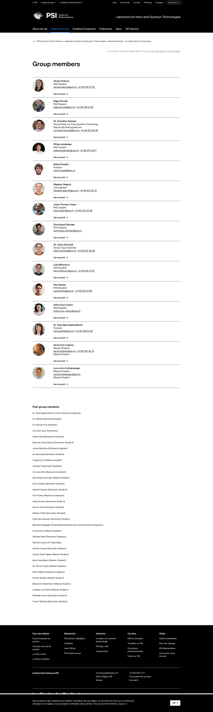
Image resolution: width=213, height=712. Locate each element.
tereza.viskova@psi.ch (64, 87)
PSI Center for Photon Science (50, 41)
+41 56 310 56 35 (89, 130)
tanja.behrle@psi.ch (63, 331)
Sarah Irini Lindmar (63, 345)
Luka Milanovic (61, 264)
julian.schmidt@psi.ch (64, 251)
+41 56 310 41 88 (83, 291)
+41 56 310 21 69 (84, 107)
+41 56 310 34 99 (86, 251)
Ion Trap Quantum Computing (138, 41)
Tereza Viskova (61, 81)
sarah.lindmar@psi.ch (64, 351)
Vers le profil (59, 94)
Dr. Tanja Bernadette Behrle (67, 325)
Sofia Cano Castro (63, 305)
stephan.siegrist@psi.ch (66, 190)
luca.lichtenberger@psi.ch (66, 374)
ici (127, 704)
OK (174, 703)
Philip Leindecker (62, 144)
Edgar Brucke (60, 101)
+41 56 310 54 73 (85, 351)
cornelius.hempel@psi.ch (66, 130)
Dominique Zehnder (64, 224)
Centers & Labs (47, 2)
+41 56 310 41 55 (86, 271)
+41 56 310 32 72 (88, 190)
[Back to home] (52, 15)
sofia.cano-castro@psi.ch (66, 311)
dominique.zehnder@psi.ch (67, 230)
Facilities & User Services (70, 2)
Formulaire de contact (140, 676)
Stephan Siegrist (62, 184)
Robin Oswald (60, 164)
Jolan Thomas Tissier (64, 204)
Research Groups (115, 41)
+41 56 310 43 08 (83, 210)
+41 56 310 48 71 (88, 150)
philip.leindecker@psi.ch (66, 150)
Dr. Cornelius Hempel (64, 121)
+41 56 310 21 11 (137, 673)
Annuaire (133, 680)
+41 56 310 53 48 (84, 331)
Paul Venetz (59, 285)
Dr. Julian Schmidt (63, 244)
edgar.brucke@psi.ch (64, 107)
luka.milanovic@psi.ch (64, 271)
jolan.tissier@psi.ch (63, 210)
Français (159, 2)
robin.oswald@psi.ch (64, 170)
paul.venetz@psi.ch (63, 291)
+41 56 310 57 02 (86, 87)
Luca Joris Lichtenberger (66, 368)
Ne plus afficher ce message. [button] (166, 51)
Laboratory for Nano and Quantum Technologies (148, 17)
